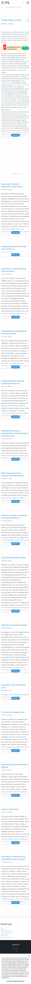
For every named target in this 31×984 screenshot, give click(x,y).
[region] (15, 969)
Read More (15, 232)
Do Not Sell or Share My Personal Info (15, 981)
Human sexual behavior (6, 933)
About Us (15, 948)
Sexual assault (4, 935)
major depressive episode (20, 84)
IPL (2, 7)
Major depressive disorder (7, 931)
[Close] (29, 956)
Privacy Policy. (5, 978)
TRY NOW (25, 48)
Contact (15, 950)
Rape (2, 928)
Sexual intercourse (5, 930)
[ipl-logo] (7, 3)
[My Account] (28, 3)
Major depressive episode (7, 937)
